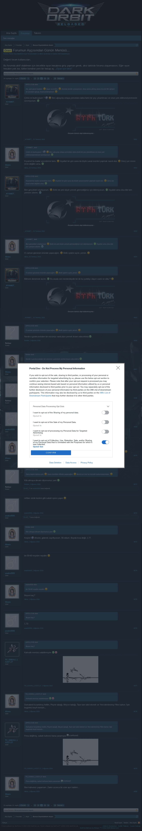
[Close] (119, 368)
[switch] (105, 412)
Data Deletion (55, 462)
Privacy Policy (87, 462)
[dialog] (71, 415)
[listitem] (71, 406)
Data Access (71, 462)
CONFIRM (51, 453)
